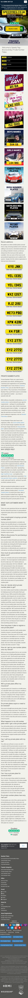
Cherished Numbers (5, 864)
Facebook (4, 895)
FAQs (2, 904)
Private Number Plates (6, 937)
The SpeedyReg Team (5, 906)
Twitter (3, 897)
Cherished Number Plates (6, 945)
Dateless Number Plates (20, 945)
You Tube (4, 891)
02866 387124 (11, 15)
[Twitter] (12, 927)
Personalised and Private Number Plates (10, 858)
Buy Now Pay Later (5, 886)
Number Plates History (6, 917)
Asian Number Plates (5, 873)
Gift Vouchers (4, 884)
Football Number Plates (6, 871)
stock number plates (18, 422)
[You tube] (15, 927)
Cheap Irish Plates (5, 862)
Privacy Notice (3, 932)
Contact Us (2, 930)
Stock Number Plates (5, 875)
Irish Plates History (5, 919)
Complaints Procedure (5, 934)
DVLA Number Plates (5, 941)
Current (6, 64)
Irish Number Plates (17, 937)
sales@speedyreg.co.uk (14, 16)
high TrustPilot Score (7, 474)
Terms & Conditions (17, 930)
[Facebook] (8, 927)
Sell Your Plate (4, 880)
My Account (8, 930)
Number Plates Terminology (7, 915)
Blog (3, 893)
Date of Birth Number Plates (7, 869)
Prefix (6, 61)
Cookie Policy (11, 932)
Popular (5, 68)
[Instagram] (19, 927)
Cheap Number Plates (6, 860)
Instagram (4, 899)
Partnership (3, 882)
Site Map (17, 932)
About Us (3, 908)
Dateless (7, 57)
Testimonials (4, 910)
